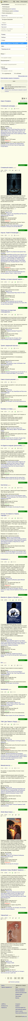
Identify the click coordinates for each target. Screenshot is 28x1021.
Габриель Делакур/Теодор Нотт (14, 330)
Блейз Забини (4, 643)
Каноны (17, 998)
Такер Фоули (21, 704)
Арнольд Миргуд (18, 538)
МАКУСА (20, 226)
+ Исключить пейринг (6, 30)
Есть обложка (17, 73)
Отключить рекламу (14, 981)
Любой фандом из (9, 8)
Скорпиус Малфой (5, 896)
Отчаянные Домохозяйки (12, 461)
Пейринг (4, 22)
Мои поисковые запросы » (21, 4)
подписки (13, 8)
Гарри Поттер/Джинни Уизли (8, 791)
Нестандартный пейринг (10, 373)
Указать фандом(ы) (7, 13)
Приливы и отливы (7, 409)
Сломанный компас (7, 167)
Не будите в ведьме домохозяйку (11, 445)
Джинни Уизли (4, 856)
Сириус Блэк (11, 643)
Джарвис (7, 674)
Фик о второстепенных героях (14, 439)
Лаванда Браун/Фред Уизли (13, 292)
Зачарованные (16, 537)
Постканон (21, 302)
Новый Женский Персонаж (7, 215)
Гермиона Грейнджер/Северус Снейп (14, 793)
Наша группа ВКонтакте (21, 1013)
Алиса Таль (7, 737)
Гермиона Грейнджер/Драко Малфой (16, 892)
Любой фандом (5, 6)
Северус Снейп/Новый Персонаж (15, 129)
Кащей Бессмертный (6, 498)
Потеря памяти (4, 146)
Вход (18, 1)
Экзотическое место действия (8, 972)
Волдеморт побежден (6, 226)
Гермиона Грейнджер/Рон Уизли (15, 894)
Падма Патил (23, 642)
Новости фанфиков (20, 989)
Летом (8, 655)
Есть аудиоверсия (6, 73)
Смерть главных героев (15, 273)
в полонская (7, 576)
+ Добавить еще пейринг (7, 29)
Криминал (7, 273)
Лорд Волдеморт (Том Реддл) (14, 740)
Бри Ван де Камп (11, 463)
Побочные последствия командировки (8, 311)
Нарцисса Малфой (19, 463)
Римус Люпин (17, 643)
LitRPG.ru (3, 1004)
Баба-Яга (25, 497)
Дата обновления (23, 101)
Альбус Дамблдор (18, 133)
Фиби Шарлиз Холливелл (7, 541)
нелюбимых (16, 11)
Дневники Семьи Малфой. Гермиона (12, 870)
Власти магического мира (16, 225)
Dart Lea (6, 960)
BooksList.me (4, 1005)
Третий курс (9, 653)
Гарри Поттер (8, 127)
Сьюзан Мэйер (4, 466)
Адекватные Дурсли (17, 653)
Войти (2, 985)
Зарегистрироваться (6, 987)
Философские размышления (7, 759)
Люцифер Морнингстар (16, 261)
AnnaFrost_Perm (8, 210)
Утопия (6, 757)
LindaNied (6, 126)
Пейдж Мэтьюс (16, 541)
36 (15, 978)
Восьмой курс (9, 907)
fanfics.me (24, 1016)
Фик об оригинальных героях (15, 757)
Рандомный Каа (11, 701)
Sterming (6, 785)
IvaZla (5, 638)
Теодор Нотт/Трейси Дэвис (7, 257)
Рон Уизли (23, 292)
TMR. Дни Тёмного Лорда (9, 721)
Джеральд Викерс (9, 540)
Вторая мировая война (13, 756)
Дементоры (3, 655)
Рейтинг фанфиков (20, 990)
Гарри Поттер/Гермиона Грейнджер (15, 855)
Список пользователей (20, 992)
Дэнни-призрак (10, 702)
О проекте (17, 1004)
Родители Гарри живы (19, 145)
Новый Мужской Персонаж (7, 133)
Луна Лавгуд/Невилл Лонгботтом (9, 893)
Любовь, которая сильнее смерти (11, 279)
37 (18, 978)
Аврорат (8, 225)
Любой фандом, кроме (10, 10)
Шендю (24, 261)
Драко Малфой (21, 579)
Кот (2, 662)
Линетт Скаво (20, 464)
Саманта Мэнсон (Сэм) (12, 704)
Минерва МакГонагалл (6, 132)
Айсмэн (6, 388)
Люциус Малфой (5, 464)
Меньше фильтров (22, 76)
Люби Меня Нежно (7, 812)
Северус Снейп (10, 962)
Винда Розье (9, 364)
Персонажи (18, 996)
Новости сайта (19, 1011)
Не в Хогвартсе (9, 755)
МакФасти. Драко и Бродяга (10, 597)
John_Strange (7, 852)
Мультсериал (9, 715)
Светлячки (4, 485)
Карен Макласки (5, 467)
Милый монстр (5, 765)
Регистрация (24, 1)
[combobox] (13, 16)
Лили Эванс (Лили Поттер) (18, 132)
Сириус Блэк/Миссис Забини (13, 258)
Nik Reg (6, 250)
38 (22, 978)
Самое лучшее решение (8, 379)
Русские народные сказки (19, 495)
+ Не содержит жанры (6, 57)
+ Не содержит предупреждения (8, 64)
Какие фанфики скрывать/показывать (10, 78)
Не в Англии (10, 145)
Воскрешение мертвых (13, 302)
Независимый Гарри (18, 271)
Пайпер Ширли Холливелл (20, 540)
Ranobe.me (4, 1007)
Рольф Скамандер (11, 497)
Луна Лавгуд (10, 429)
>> (15, 124)
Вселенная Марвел (17, 671)
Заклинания (4, 689)
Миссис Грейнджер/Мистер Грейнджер (15, 790)
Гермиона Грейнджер (12, 579)
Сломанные (4, 559)
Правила (17, 1005)
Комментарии (18, 994)
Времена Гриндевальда (11, 371)
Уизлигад (3, 909)
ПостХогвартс (4, 302)
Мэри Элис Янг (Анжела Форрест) (16, 466)
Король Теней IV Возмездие (9, 232)
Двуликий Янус (8, 889)
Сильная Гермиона (14, 589)
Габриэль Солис (13, 464)
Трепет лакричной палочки (9, 345)
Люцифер (3, 253)
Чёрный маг (4, 915)
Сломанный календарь (8, 106)
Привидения (22, 715)
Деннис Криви (10, 538)
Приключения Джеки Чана (19, 251)
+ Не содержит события (6, 70)
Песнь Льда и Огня (17, 428)
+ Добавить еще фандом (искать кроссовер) (11, 17)
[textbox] (1, 55)
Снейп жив (14, 971)
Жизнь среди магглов (11, 143)
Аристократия (9, 271)
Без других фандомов (7, 19)
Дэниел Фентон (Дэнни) (6, 705)
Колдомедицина (17, 339)
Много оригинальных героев (19, 553)
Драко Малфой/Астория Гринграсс (18, 256)
